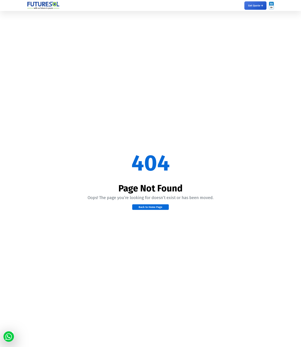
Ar (271, 7)
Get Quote (254, 5)
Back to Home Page (150, 207)
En (271, 3)
